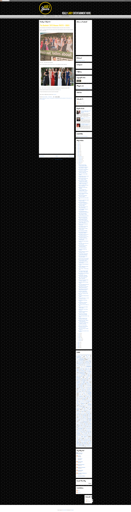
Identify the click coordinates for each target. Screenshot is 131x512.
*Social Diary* (80, 458)
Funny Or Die (81, 388)
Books (80, 364)
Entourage (90, 380)
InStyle (77, 397)
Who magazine (82, 444)
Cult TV (82, 375)
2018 (79, 151)
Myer (79, 410)
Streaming (78, 431)
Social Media (80, 428)
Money (89, 407)
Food (88, 385)
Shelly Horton (81, 426)
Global (79, 390)
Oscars (85, 414)
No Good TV (83, 412)
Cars (90, 365)
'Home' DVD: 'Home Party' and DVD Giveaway (83, 244)
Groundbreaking (88, 390)
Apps (87, 358)
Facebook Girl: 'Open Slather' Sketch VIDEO (83, 307)
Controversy (82, 373)
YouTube (83, 446)
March (80, 337)
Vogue (89, 442)
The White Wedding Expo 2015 (83, 215)
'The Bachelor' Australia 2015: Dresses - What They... (83, 172)
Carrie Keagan (87, 365)
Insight (90, 395)
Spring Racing (88, 430)
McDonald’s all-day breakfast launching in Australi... (83, 327)
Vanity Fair (78, 440)
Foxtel (78, 387)
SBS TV (79, 425)
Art (89, 358)
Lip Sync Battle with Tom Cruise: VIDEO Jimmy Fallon (83, 176)
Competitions (81, 372)
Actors (87, 356)
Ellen (90, 379)
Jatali (89, 398)
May (79, 334)
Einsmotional (86, 379)
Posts (79, 102)
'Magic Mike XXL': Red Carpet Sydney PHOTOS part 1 (83, 287)
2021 (79, 147)
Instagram (87, 396)
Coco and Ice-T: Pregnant (82, 191)
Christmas (82, 370)
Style (85, 431)
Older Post (71, 156)
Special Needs (88, 429)
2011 (78, 346)
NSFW (82, 413)
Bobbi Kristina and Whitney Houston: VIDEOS (82, 196)
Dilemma (88, 376)
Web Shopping (79, 443)
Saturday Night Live (88, 424)
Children (78, 370)
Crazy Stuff (78, 375)
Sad (90, 423)
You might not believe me (82, 473)
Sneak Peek (87, 427)
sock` (85, 429)
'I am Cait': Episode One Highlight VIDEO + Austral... (83, 190)
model (80, 407)
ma (89, 402)
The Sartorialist (80, 470)
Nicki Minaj (78, 412)
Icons (83, 395)
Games (85, 388)
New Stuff (78, 411)
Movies (78, 409)
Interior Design (81, 397)
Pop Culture (89, 416)
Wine (87, 444)
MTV (83, 409)
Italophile (84, 398)
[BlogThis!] (56, 96)
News (83, 411)
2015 (79, 155)
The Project (79, 434)
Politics (84, 416)
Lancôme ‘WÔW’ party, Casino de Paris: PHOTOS (83, 267)
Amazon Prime (88, 357)
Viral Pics (85, 441)
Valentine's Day (87, 439)
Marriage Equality (81, 405)
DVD (87, 378)
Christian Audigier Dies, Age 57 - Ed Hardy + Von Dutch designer (86, 111)
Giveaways (89, 389)
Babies (90, 360)
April (79, 336)
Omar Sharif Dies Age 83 (82, 247)
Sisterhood (79, 427)
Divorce (87, 377)
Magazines (83, 403)
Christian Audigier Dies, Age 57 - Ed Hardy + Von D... (83, 252)
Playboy (80, 416)
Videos (78, 441)
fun (85, 387)
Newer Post (42, 156)
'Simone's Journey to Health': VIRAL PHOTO (83, 229)
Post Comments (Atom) (58, 159)
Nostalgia (78, 413)
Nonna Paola (88, 412)
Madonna (78, 403)
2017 (79, 152)
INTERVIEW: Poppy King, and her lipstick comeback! (86, 124)
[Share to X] (57, 96)
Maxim (86, 405)
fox (89, 386)
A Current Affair (80, 355)
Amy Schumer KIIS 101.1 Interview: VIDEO (82, 205)
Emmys (79, 380)
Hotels (85, 394)
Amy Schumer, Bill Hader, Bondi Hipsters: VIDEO (83, 200)
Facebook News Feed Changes (83, 258)
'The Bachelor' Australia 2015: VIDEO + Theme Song (83, 183)
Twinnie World (80, 461)
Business (78, 365)
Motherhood (79, 408)
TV (81, 438)
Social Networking (88, 428)
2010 (79, 347)
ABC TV (87, 355)
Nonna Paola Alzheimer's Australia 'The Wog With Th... (83, 203)
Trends (78, 438)
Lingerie (88, 401)
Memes (78, 406)
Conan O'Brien (88, 372)
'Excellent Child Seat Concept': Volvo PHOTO (83, 262)
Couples (88, 374)
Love (86, 402)
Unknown (79, 492)
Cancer (82, 365)
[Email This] (55, 96)
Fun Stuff (89, 387)
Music (90, 409)
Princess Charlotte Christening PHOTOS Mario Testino (83, 260)
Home (57, 156)
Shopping (89, 426)
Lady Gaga (81, 401)
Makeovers (89, 403)
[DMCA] (79, 81)
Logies (78, 402)
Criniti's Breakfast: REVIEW (82, 230)
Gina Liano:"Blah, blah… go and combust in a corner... (83, 298)
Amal (84, 357)
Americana (81, 358)
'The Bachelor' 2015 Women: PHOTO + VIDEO (83, 312)
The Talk (82, 435)
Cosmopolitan (84, 374)
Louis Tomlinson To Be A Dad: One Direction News (83, 226)
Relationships (63, 98)
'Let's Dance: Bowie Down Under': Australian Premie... (83, 291)
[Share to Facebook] (58, 96)
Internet (86, 397)
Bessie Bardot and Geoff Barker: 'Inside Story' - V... (83, 273)
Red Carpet (89, 420)
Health (90, 392)
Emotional (84, 380)
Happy (78, 392)
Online (88, 413)
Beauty (87, 361)
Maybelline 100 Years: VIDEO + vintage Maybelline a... (83, 321)
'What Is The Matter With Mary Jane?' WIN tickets (83, 185)
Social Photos (80, 429)
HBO (86, 392)
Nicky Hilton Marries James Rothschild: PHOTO (82, 246)
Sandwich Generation (81, 467)
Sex (77, 426)
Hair (84, 391)
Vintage (82, 441)
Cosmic (79, 374)
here (60, 89)
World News (79, 446)
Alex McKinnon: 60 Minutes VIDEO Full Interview (82, 303)
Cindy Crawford (88, 370)
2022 (79, 145)
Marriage (89, 404)
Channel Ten (49, 98)
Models (83, 407)
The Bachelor (68, 98)
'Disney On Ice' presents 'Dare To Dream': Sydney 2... (83, 280)
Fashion (82, 383)
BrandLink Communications (86, 364)
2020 (79, 148)
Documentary (79, 378)
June (79, 333)
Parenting (89, 414)
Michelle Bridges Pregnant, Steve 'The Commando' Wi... (83, 220)
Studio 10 (81, 431)
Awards (81, 360)
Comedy (89, 371)
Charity (78, 369)
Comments (80, 103)
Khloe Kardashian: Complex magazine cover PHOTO (82, 181)
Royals (86, 423)
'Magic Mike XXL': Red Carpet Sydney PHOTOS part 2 (83, 289)
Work (85, 445)
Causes (79, 366)
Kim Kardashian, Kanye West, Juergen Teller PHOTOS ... (83, 254)
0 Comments (50, 96)
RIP (80, 422)
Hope (80, 394)
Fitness (81, 385)
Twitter (88, 438)
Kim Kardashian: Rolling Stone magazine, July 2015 (83, 323)
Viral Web (84, 442)
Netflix (85, 410)
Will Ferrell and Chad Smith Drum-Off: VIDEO (82, 256)
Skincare (83, 427)
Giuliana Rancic (84, 389)
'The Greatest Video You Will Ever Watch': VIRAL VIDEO (83, 271)
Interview (89, 397)
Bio (85, 363)
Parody (79, 415)
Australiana (44, 98)
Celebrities (88, 366)
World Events (89, 445)
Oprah (81, 414)
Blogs (88, 363)
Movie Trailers (86, 408)
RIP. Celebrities (85, 422)
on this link (54, 94)
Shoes (85, 426)
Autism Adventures (81, 464)
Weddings (85, 443)
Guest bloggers (79, 391)
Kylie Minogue (88, 400)
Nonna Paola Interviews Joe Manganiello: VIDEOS (82, 232)
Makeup (79, 404)
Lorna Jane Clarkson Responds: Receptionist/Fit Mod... (83, 285)
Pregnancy (84, 417)
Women (43, 99)
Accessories (79, 356)
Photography (84, 415)
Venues (82, 440)
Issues (80, 398)
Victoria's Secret (87, 440)
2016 (79, 154)
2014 (79, 342)
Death (77, 376)
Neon (82, 410)
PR (79, 417)
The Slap (89, 434)
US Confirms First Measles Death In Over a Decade (82, 314)
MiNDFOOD (86, 406)
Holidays (84, 393)
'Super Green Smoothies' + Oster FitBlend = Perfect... (83, 214)
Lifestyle (85, 401)
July (79, 163)
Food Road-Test (79, 386)
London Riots (82, 402)
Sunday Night (89, 431)
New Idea (89, 410)
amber (77, 358)
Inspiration (81, 396)
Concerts (78, 373)
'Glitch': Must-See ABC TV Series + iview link (82, 278)
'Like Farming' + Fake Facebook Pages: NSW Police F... (83, 222)
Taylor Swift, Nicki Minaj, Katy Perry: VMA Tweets (83, 207)
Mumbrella (86, 409)
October (80, 159)
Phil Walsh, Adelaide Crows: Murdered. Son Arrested (82, 318)
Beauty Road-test (79, 362)
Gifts (79, 389)
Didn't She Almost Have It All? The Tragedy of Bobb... (83, 179)
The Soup (78, 435)
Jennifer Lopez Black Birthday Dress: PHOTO (83, 194)
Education (82, 379)
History (80, 393)
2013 (79, 343)
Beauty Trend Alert (88, 362)
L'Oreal (78, 401)
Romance (81, 423)
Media (89, 405)
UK (77, 439)
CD (83, 366)
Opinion (78, 414)
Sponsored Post (79, 430)
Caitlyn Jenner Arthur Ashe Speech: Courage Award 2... (83, 217)
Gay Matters (89, 388)
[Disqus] (56, 114)
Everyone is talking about (55, 98)
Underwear (81, 439)
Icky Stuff (80, 395)
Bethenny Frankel (81, 363)
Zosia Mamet (87, 446)
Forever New (86, 386)
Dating (89, 375)
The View (85, 435)
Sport (84, 430)
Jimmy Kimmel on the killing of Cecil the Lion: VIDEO (83, 170)
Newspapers (88, 411)
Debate (81, 376)
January (80, 340)
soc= (90, 427)
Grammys (83, 390)
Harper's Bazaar (83, 392)
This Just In (84, 436)
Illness (87, 395)
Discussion (79, 377)
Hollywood (89, 393)
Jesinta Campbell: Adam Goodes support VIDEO (82, 165)
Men (60, 98)
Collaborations (84, 371)
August (80, 162)
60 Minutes (88, 354)
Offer (85, 413)
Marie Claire (84, 404)
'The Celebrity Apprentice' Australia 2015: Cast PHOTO (83, 212)
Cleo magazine (79, 371)
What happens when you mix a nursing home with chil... (83, 235)
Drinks (84, 378)
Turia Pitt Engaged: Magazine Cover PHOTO (83, 209)
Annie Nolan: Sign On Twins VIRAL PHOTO (82, 239)
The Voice (89, 435)
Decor (85, 376)
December (80, 156)
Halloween (88, 391)
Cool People (89, 373)
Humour (89, 394)
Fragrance (81, 387)
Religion (90, 421)
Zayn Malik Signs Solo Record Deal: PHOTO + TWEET (83, 167)
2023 (79, 144)
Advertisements (79, 357)
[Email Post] (53, 96)
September (80, 160)
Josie (78, 490)
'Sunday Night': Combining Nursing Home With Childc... (83, 276)
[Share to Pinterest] (59, 96)
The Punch (84, 434)
